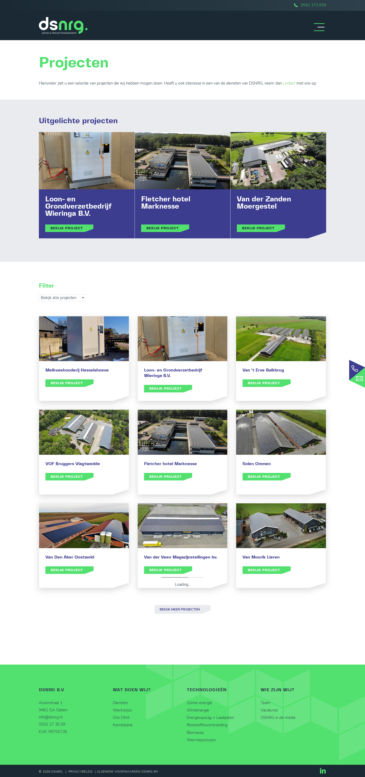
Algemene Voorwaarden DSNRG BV (127, 772)
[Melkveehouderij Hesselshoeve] (84, 338)
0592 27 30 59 (52, 724)
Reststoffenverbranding (207, 725)
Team (265, 703)
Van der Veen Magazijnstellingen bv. (180, 557)
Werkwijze (122, 710)
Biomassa (195, 732)
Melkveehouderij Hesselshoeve (77, 370)
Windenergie (198, 710)
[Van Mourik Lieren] (281, 525)
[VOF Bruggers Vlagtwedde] (84, 432)
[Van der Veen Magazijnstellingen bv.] (182, 525)
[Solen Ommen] (281, 432)
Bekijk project (71, 228)
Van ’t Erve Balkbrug (263, 370)
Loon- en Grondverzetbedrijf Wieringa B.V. (78, 206)
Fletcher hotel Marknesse (165, 203)
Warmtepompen (201, 740)
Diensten (120, 703)
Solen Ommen (256, 464)
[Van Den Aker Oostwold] (84, 525)
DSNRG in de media (278, 717)
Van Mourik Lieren (261, 557)
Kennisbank (123, 725)
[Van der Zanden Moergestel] (278, 161)
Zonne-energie (199, 703)
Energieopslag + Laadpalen (210, 717)
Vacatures (269, 710)
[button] (182, 609)
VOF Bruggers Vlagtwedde (72, 464)
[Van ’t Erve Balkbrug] (281, 338)
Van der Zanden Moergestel (264, 203)
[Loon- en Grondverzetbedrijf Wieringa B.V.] (87, 161)
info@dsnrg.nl (51, 717)
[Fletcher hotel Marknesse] (182, 161)
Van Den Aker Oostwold (69, 557)
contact (289, 83)
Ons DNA (121, 717)
